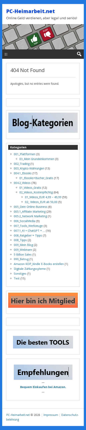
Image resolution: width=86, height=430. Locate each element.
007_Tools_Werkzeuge (28, 226)
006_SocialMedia (24, 221)
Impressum (50, 415)
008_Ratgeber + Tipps (28, 235)
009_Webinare (23, 250)
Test (17, 278)
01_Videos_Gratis (30, 188)
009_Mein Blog (23, 245)
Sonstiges (20, 273)
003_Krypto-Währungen (29, 168)
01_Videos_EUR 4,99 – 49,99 (43, 197)
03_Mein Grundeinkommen (36, 159)
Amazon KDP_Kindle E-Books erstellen (39, 264)
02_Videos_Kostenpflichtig (36, 192)
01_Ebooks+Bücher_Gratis (36, 178)
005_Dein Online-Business (30, 207)
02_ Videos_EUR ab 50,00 (41, 202)
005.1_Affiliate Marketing (30, 211)
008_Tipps (20, 240)
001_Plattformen (24, 154)
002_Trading (22, 164)
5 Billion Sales (23, 254)
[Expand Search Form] (79, 54)
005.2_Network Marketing (30, 216)
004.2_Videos (22, 183)
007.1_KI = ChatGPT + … (29, 230)
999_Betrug (21, 259)
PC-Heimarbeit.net (30, 11)
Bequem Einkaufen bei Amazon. (43, 387)
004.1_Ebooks (23, 173)
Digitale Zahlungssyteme (30, 269)
